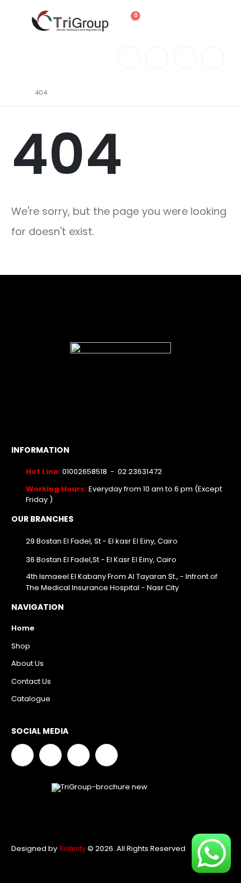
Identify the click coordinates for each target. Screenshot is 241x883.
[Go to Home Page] (15, 92)
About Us (27, 663)
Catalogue (30, 698)
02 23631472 (140, 471)
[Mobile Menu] (19, 21)
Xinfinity (73, 848)
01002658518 (84, 471)
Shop (20, 646)
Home (22, 628)
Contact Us (31, 681)
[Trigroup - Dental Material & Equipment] (70, 21)
